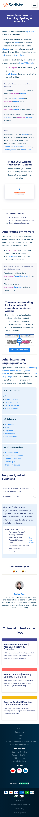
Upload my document (19, 350)
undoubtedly (18, 98)
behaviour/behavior (24, 146)
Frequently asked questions (19, 223)
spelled (25, 134)
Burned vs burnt (11, 452)
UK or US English (26, 63)
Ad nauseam (10, 424)
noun (17, 43)
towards (27, 276)
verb (3, 55)
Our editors (19, 732)
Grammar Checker (19, 752)
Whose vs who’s (11, 408)
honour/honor (10, 150)
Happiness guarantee (19, 813)
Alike (7, 427)
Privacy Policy (19, 809)
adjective (5, 49)
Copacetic (9, 430)
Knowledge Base (19, 761)
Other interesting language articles (21, 220)
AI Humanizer (19, 758)
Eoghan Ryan (29, 32)
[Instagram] (19, 770)
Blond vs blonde (11, 402)
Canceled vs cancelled (14, 455)
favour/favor (19, 55)
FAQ (19, 738)
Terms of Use (20, 800)
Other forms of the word (17, 217)
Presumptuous (11, 437)
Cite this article (31, 540)
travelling (8, 117)
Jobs (20, 735)
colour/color (26, 150)
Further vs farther (12, 405)
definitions (20, 371)
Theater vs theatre (12, 465)
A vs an (8, 396)
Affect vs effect (11, 399)
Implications (10, 434)
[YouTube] (13, 770)
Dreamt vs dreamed (13, 459)
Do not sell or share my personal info (19, 804)
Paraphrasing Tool (19, 755)
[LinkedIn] (25, 770)
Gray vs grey (10, 462)
